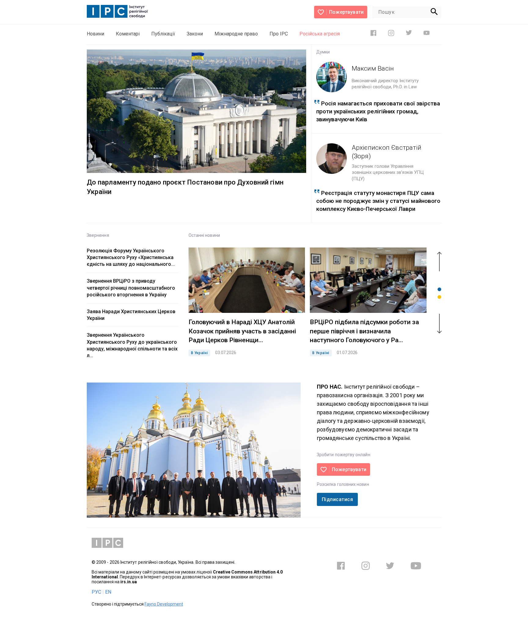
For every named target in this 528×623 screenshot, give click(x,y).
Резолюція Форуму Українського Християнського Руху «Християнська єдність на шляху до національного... (131, 257)
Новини (95, 34)
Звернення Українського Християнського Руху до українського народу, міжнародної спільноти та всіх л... (132, 345)
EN (108, 592)
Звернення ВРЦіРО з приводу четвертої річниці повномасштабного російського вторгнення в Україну (131, 287)
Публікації (163, 34)
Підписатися (337, 499)
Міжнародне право (236, 34)
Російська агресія (319, 34)
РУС (96, 592)
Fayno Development (164, 604)
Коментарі (128, 34)
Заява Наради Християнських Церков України (131, 315)
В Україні (199, 353)
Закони (195, 34)
